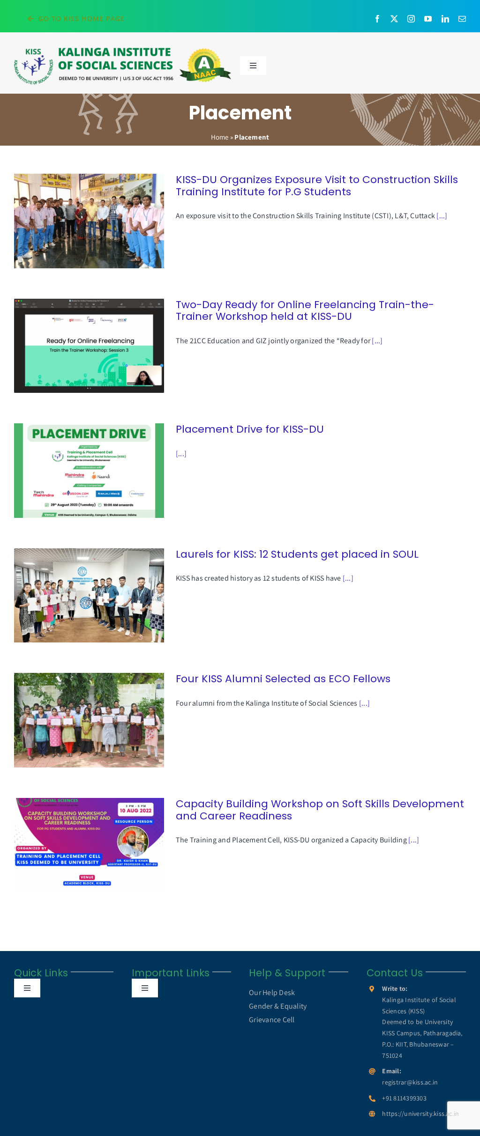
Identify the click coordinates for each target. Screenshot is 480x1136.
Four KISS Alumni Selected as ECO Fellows (75, 720)
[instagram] (411, 18)
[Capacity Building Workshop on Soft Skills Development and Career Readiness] (89, 845)
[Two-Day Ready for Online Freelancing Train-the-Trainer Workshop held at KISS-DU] (89, 346)
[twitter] (394, 18)
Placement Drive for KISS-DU (75, 470)
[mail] (462, 18)
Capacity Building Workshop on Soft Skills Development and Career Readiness (75, 845)
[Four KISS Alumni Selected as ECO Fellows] (89, 720)
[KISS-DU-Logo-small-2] (122, 50)
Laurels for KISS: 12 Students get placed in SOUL (75, 595)
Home (220, 137)
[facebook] (377, 18)
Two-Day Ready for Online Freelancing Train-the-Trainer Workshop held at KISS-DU (75, 345)
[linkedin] (445, 18)
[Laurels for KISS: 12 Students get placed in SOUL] (89, 595)
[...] (441, 216)
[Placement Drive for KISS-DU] (89, 470)
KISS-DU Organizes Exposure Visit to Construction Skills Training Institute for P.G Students (75, 220)
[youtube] (428, 18)
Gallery (102, 220)
